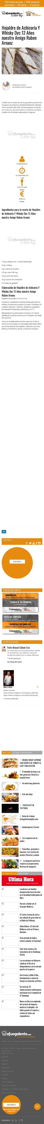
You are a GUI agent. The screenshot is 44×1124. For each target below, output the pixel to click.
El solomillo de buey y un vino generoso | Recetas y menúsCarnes (30, 774)
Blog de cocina (7, 1053)
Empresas (6, 1067)
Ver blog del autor (14, 662)
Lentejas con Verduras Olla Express (15, 1089)
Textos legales (7, 1082)
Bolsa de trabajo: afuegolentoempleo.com (29, 818)
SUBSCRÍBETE (17, 561)
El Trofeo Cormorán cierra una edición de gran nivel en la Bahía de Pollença (30, 917)
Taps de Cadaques (9, 1085)
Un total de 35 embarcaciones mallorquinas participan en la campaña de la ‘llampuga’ (30, 991)
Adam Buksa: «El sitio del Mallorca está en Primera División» (29, 929)
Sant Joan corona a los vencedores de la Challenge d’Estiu (30, 951)
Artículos (5, 1060)
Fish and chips (27, 794)
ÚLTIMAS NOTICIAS (10, 873)
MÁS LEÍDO (7, 752)
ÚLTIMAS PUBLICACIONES (22, 752)
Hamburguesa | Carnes (30, 827)
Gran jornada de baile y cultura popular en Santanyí (30, 939)
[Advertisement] (22, 430)
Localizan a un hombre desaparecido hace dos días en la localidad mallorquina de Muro (31, 893)
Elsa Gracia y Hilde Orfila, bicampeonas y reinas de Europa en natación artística (30, 978)
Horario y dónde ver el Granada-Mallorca (28, 905)
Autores (5, 1064)
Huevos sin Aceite (9, 1092)
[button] (4, 685)
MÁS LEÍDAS (23, 873)
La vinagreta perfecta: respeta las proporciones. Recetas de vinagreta (30, 863)
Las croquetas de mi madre (28, 839)
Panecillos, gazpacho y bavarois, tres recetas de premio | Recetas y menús (29, 851)
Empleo (5, 1078)
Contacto (5, 1074)
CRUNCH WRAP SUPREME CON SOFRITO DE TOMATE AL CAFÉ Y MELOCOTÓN (30, 762)
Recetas (5, 1057)
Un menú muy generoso (31, 783)
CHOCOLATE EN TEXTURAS (27, 807)
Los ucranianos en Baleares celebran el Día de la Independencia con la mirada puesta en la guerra (30, 965)
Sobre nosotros (8, 1071)
